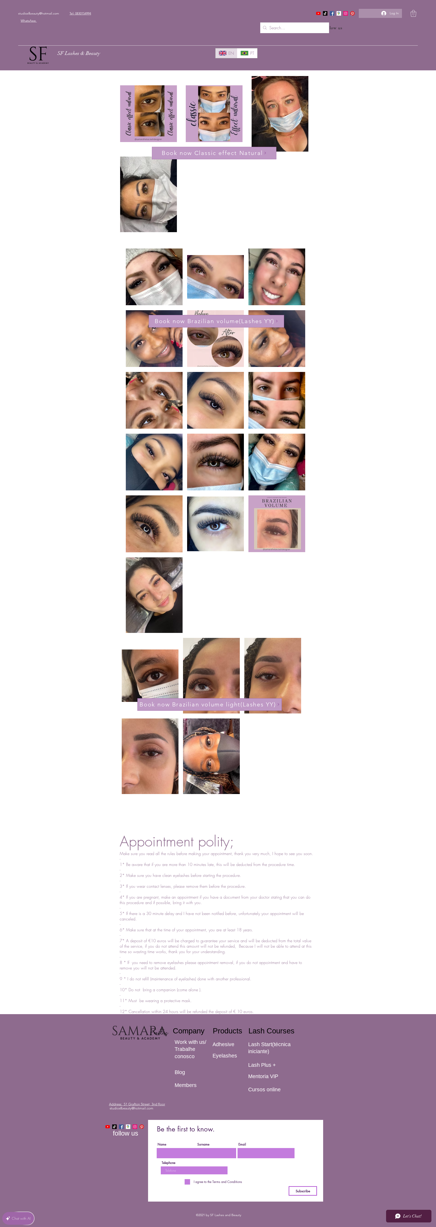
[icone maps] (339, 13)
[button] (413, 13)
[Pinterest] (352, 13)
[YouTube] (318, 13)
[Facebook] (332, 13)
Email (242, 1144)
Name (162, 1144)
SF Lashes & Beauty (78, 53)
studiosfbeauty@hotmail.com (38, 13)
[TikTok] (325, 13)
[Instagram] (345, 13)
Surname (203, 1144)
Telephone (168, 1162)
